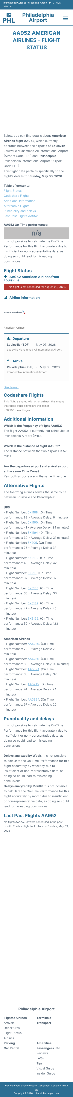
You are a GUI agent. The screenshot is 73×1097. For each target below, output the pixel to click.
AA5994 (33, 699)
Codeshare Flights (16, 195)
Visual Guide (45, 1068)
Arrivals (9, 1023)
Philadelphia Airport (38, 17)
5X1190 (33, 522)
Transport (43, 1023)
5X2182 (33, 558)
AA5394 (33, 669)
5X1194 (33, 532)
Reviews (42, 1053)
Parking (9, 1043)
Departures (12, 1028)
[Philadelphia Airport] (9, 18)
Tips (39, 1063)
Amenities (43, 1043)
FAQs (40, 1058)
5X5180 (33, 588)
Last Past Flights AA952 (21, 216)
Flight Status (13, 190)
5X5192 (33, 618)
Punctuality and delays (20, 211)
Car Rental (11, 1048)
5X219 (32, 573)
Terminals (43, 1018)
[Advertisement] (36, 93)
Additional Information (19, 201)
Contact (55, 1085)
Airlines (9, 1038)
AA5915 (33, 684)
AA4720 (33, 644)
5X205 (32, 543)
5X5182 (33, 603)
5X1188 (33, 512)
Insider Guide (45, 1073)
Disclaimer (43, 1085)
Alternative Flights (16, 206)
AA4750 (33, 659)
